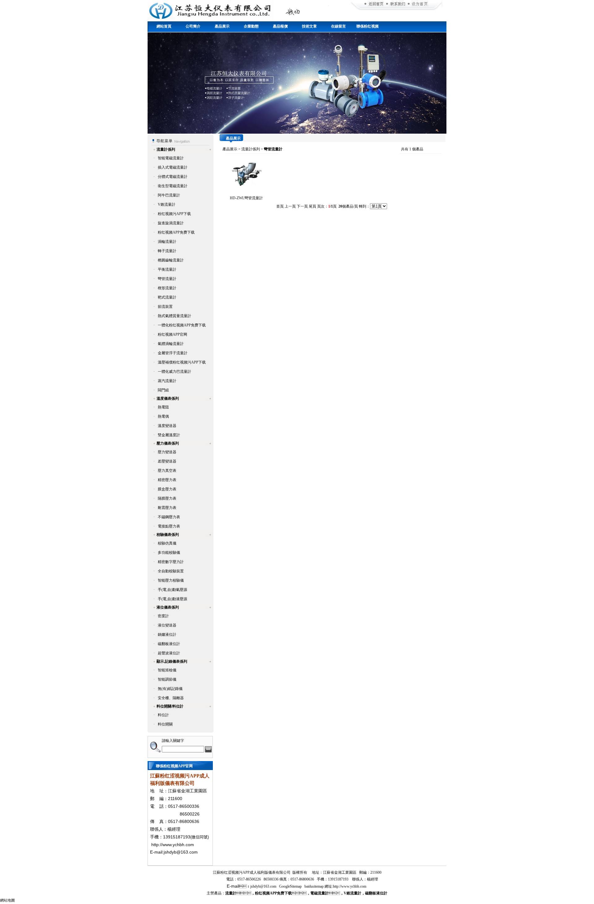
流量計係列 (166, 149)
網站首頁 (164, 26)
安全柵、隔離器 (171, 698)
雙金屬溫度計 (169, 435)
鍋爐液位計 (167, 634)
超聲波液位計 (169, 653)
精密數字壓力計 (171, 562)
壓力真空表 (167, 470)
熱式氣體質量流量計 (174, 316)
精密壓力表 (167, 480)
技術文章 (309, 26)
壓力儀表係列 (168, 443)
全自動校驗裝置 (171, 571)
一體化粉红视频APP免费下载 (182, 325)
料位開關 (165, 724)
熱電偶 (163, 416)
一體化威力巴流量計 (174, 371)
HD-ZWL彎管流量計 (246, 198)
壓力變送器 (167, 452)
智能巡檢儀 (167, 670)
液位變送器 (167, 625)
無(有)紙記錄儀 (170, 689)
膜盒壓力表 (167, 489)
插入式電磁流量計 (172, 167)
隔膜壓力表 (167, 498)
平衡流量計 (167, 269)
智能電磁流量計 (171, 158)
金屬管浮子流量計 (172, 353)
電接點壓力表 (169, 526)
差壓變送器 (167, 461)
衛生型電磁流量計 (172, 186)
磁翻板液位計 (169, 644)
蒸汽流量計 (167, 381)
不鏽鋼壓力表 (169, 517)
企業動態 (251, 26)
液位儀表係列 (168, 607)
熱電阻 (163, 407)
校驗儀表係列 (168, 534)
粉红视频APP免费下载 (176, 232)
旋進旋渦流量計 (171, 223)
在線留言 (338, 26)
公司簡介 (193, 26)
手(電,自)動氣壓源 (172, 590)
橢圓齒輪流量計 (171, 260)
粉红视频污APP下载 (174, 214)
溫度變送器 (167, 426)
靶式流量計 (167, 297)
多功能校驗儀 (169, 552)
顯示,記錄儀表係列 (172, 661)
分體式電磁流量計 (172, 176)
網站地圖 (7, 900)
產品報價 (280, 26)
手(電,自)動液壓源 (172, 599)
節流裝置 (165, 306)
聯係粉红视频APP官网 (367, 28)
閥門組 (163, 390)
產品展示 (222, 26)
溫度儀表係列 (168, 398)
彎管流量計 (167, 279)
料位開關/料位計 (170, 706)
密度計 (163, 616)
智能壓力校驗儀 (171, 580)
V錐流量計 (166, 204)
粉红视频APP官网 (172, 334)
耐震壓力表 (167, 508)
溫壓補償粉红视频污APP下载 (182, 362)
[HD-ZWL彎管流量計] (246, 186)
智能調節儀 (167, 679)
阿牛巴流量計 (169, 195)
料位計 (163, 715)
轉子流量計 (167, 251)
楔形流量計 (167, 288)
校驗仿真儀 (167, 543)
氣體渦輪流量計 (171, 344)
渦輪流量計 (167, 241)
